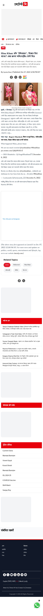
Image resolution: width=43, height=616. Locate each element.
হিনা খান (25, 270)
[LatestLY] (21, 5)
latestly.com (18, 253)
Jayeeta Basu (7, 72)
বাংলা (17, 581)
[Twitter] (8, 574)
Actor (7, 265)
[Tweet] (23, 280)
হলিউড (25, 553)
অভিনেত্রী (7, 270)
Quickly (11, 39)
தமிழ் (26, 581)
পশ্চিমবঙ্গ (29, 39)
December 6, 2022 (33, 178)
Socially (22, 39)
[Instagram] (15, 574)
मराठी (13, 581)
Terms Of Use (14, 588)
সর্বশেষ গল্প (6, 321)
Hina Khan (27, 265)
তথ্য (3, 553)
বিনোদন (25, 546)
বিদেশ (37, 39)
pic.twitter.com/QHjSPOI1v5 (12, 150)
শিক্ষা (3, 556)
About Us (5, 588)
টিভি (25, 556)
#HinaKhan (35, 148)
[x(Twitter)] (15, 77)
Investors (28, 588)
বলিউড (17, 44)
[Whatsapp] (20, 77)
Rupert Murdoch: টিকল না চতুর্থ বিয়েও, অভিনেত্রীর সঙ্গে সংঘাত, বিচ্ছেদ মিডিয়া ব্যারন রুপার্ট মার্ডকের (21, 139)
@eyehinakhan (25, 148)
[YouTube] (11, 574)
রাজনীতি (4, 550)
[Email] (25, 574)
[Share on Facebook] (19, 280)
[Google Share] (28, 78)
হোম (2, 44)
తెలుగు (21, 581)
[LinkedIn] (18, 574)
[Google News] (22, 574)
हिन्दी (9, 581)
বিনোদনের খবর (10, 44)
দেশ (33, 39)
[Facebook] (11, 77)
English (5, 581)
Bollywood (16, 265)
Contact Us (22, 588)
